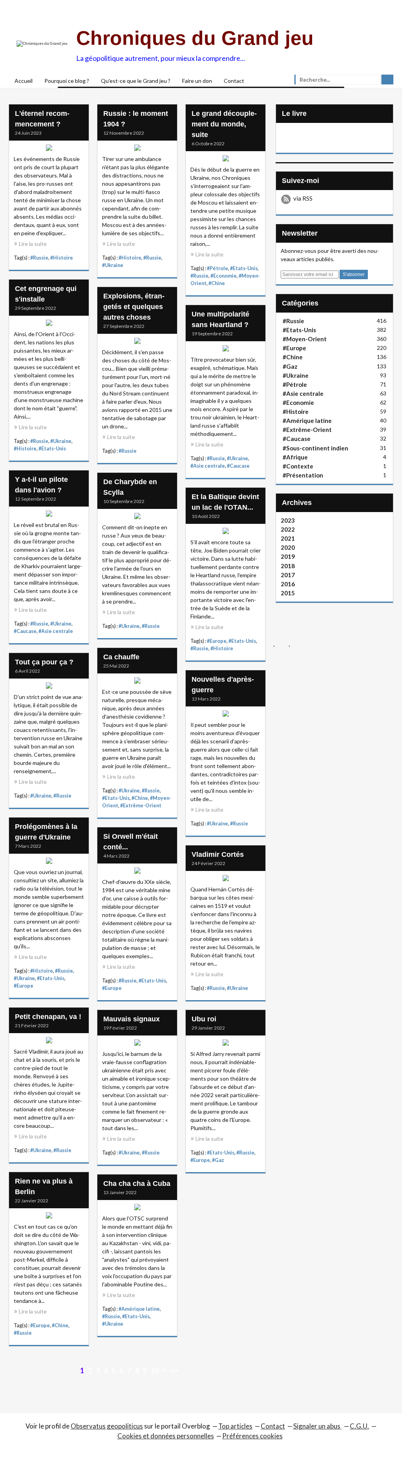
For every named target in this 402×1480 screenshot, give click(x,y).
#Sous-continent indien (315, 448)
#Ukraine (112, 265)
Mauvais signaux (131, 1019)
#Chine (216, 283)
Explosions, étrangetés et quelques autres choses (133, 306)
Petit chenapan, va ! (48, 1017)
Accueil (24, 80)
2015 (288, 592)
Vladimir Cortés (218, 854)
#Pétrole (217, 268)
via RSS (302, 198)
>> (174, 1370)
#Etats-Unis (244, 268)
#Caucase (238, 466)
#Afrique (295, 457)
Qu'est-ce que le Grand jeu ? (135, 80)
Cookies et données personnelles (165, 1436)
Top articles (235, 1426)
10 (155, 1370)
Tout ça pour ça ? (44, 662)
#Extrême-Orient (140, 806)
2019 (288, 556)
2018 (288, 565)
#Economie (223, 276)
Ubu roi (204, 1019)
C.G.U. (359, 1426)
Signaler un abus (317, 1426)
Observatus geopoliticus (107, 1426)
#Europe (217, 641)
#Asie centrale (207, 466)
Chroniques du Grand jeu (195, 38)
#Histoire (61, 258)
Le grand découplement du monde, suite (224, 124)
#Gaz (218, 1160)
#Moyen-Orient (305, 338)
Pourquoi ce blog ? (66, 80)
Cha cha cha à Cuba (136, 1183)
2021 (288, 538)
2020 (288, 547)
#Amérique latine (139, 1309)
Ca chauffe (121, 657)
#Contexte (298, 466)
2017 (288, 574)
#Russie (39, 258)
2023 (288, 520)
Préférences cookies (252, 1436)
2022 (288, 529)
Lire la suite (33, 243)
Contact (234, 80)
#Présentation (303, 475)
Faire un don (197, 80)
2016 (288, 583)
